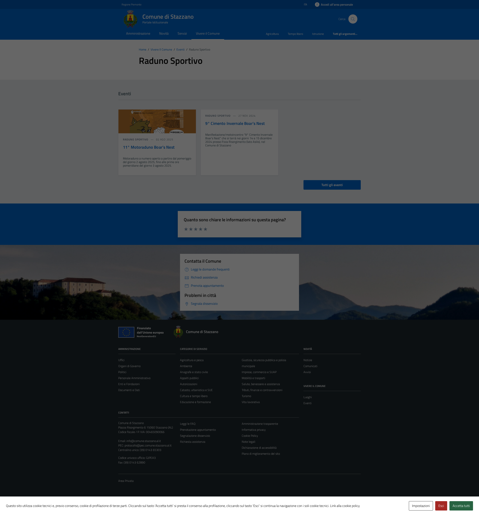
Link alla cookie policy (345, 505)
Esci (441, 505)
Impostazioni (421, 505)
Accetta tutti (461, 505)
